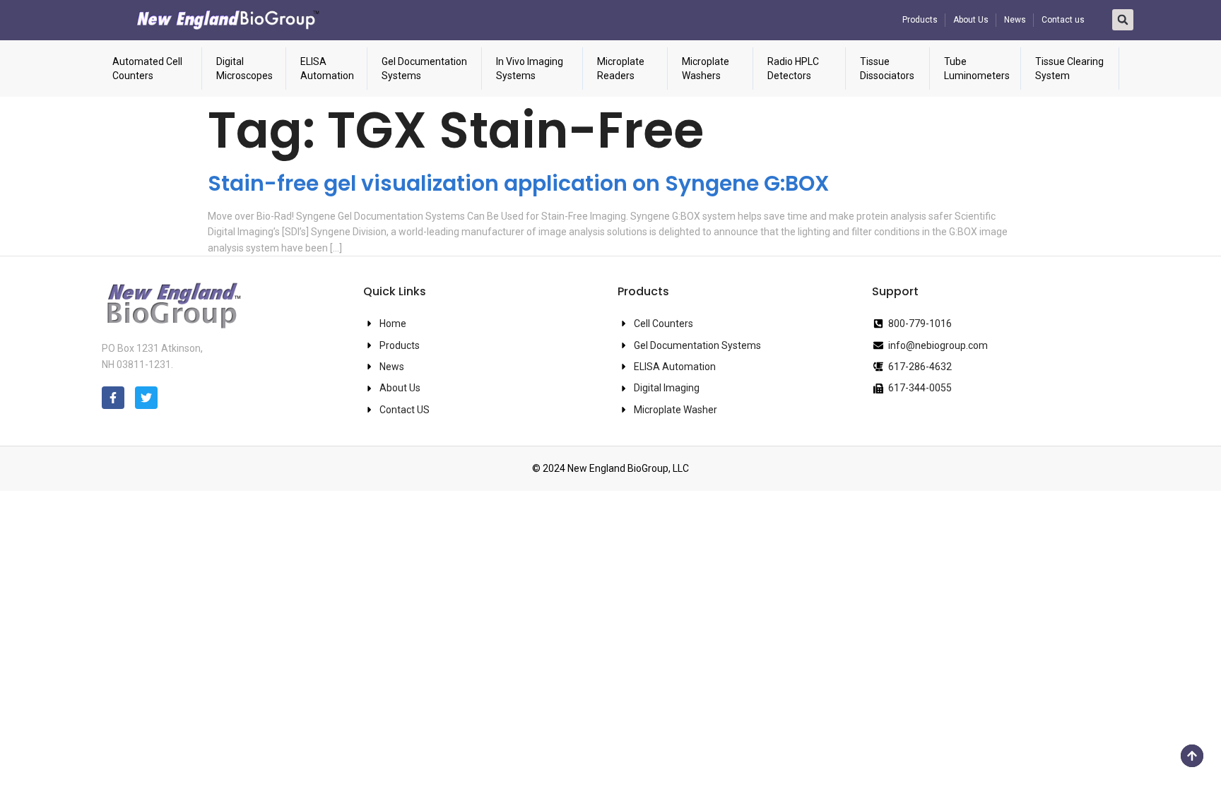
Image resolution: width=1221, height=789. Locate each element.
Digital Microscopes (244, 68)
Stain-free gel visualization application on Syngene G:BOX (519, 183)
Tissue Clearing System (1069, 68)
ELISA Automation (327, 68)
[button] (1122, 19)
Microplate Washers (705, 68)
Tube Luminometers (977, 68)
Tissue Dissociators (887, 68)
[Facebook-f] (113, 397)
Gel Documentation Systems (424, 68)
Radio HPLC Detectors (793, 68)
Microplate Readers (620, 68)
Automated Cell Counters (147, 68)
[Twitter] (146, 397)
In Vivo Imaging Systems (529, 68)
